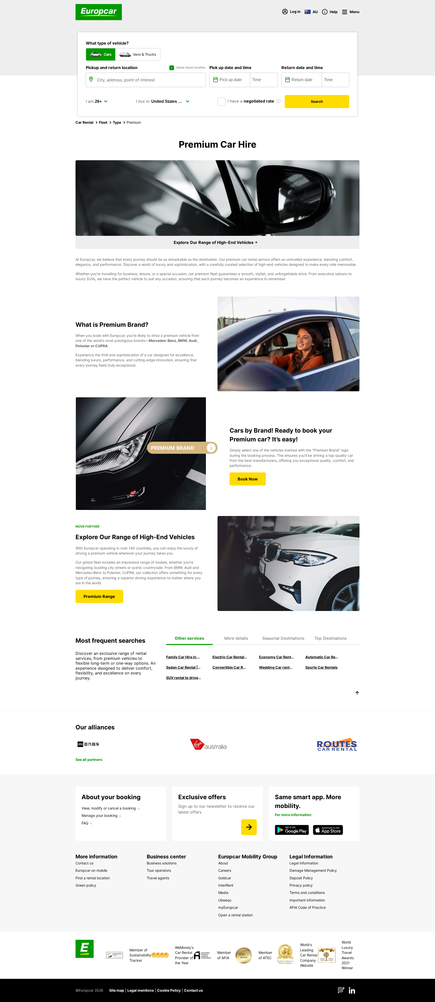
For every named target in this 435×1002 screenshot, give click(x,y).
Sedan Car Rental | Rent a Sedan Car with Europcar (183, 667)
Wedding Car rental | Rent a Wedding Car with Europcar (276, 667)
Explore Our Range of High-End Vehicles (214, 242)
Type (117, 122)
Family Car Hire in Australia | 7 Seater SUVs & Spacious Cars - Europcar (183, 657)
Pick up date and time (230, 67)
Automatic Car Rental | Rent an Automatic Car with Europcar (322, 657)
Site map (116, 990)
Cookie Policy (169, 990)
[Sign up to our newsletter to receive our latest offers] (249, 827)
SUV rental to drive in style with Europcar (183, 677)
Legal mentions (140, 990)
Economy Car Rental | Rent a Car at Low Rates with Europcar (276, 657)
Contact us (193, 990)
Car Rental (84, 122)
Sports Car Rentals (321, 667)
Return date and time (302, 67)
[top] (357, 693)
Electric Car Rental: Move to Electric (229, 657)
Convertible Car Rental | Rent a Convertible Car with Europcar (229, 667)
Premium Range (99, 596)
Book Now (248, 478)
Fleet (103, 122)
